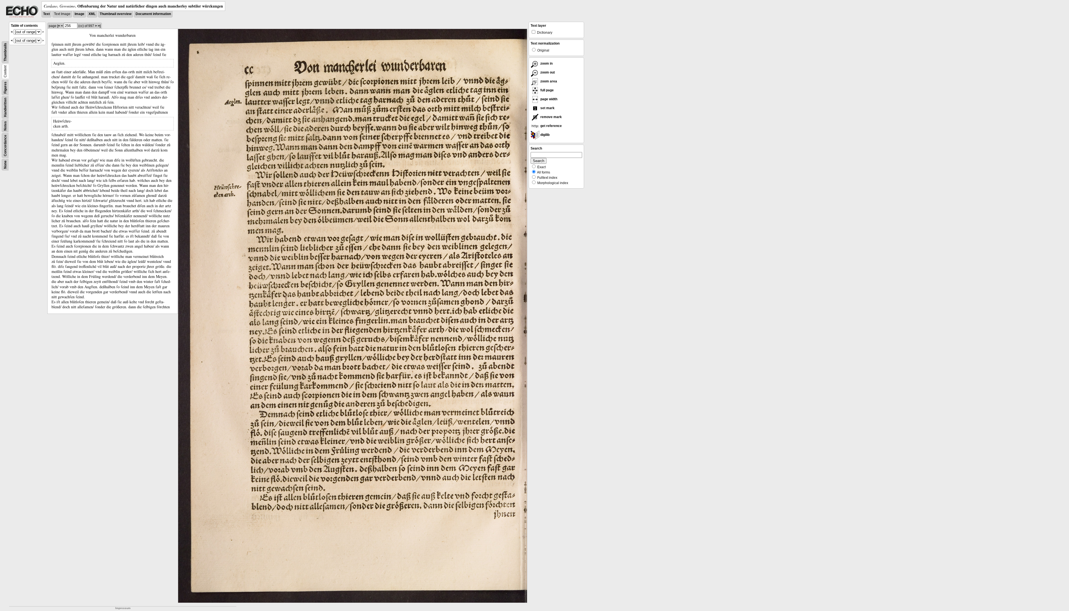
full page (547, 90)
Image (79, 14)
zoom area (548, 81)
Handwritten (5, 107)
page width (548, 99)
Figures (5, 88)
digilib (545, 135)
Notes (5, 126)
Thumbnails (5, 52)
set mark (547, 108)
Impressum (123, 608)
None (5, 164)
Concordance (5, 145)
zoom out (547, 72)
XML (92, 14)
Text (46, 14)
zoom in (546, 63)
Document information (153, 14)
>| (99, 26)
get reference (551, 126)
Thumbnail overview (115, 14)
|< (58, 26)
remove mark (551, 117)
